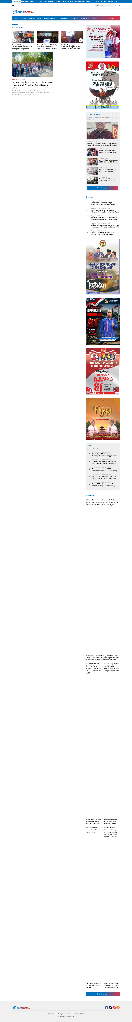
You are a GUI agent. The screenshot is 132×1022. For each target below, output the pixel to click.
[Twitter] (110, 1008)
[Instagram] (114, 1008)
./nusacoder (69, 1017)
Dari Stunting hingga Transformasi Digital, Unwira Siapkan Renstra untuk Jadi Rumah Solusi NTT (47, 47)
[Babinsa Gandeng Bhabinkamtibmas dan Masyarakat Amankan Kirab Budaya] (32, 64)
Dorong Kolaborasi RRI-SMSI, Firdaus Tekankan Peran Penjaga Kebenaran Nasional (24, 47)
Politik (39, 18)
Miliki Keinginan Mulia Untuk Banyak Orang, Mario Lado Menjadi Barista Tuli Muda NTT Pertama (111, 985)
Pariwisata (95, 18)
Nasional (24, 18)
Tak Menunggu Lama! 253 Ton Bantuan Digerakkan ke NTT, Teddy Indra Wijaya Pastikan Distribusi (104, 218)
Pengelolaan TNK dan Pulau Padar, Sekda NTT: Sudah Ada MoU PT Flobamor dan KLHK (93, 821)
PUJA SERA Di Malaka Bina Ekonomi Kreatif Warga (93, 985)
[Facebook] (106, 1008)
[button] (114, 5)
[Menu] (13, 5)
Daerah (32, 18)
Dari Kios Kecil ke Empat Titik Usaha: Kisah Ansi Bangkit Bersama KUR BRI (108, 180)
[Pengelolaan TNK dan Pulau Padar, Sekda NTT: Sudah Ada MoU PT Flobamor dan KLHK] (93, 740)
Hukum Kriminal (49, 18)
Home (16, 18)
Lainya (110, 18)
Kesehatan (74, 18)
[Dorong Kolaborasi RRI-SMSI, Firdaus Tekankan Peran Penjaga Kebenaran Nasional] (24, 37)
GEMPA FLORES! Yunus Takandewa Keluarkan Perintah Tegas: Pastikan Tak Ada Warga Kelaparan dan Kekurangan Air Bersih (104, 211)
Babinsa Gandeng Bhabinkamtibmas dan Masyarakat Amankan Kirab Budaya (32, 83)
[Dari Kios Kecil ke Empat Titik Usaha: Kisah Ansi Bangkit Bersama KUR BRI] (92, 180)
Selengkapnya (102, 188)
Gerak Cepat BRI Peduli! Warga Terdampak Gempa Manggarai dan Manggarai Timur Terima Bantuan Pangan (108, 151)
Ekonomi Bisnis (63, 18)
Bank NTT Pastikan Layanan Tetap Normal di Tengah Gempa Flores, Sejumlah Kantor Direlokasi (73, 47)
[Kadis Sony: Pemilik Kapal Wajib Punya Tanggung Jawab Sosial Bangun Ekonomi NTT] (112, 740)
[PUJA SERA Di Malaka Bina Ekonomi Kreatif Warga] (93, 903)
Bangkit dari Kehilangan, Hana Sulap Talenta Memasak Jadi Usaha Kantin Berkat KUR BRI (107, 170)
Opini (103, 18)
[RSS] (118, 1008)
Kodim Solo (15, 88)
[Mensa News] (23, 12)
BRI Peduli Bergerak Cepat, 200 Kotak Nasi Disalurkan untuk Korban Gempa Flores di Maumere (108, 161)
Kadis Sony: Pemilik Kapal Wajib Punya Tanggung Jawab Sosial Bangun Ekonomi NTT (110, 821)
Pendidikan (85, 18)
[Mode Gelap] (119, 5)
